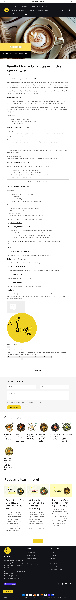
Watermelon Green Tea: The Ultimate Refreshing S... (36, 504)
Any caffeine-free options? (37, 356)
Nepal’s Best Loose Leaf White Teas (32, 437)
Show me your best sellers (25, 356)
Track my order (47, 356)
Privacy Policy (31, 555)
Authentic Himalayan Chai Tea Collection (43, 438)
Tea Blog (52, 558)
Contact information (51, 597)
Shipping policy (42, 597)
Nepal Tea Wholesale (56, 566)
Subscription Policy (32, 564)
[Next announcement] (71, 1)
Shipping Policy (31, 558)
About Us (52, 552)
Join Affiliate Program (56, 569)
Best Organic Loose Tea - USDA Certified (67, 438)
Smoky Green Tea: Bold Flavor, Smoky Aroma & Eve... (15, 504)
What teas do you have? (13, 356)
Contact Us (53, 555)
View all (38, 541)
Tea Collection (54, 564)
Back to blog (39, 371)
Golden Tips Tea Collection (8, 437)
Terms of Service (31, 552)
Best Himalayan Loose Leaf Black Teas (20, 438)
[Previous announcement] (4, 1)
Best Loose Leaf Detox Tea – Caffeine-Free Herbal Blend (8, 464)
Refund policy (17, 597)
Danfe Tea (10, 597)
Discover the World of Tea (57, 561)
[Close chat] (8, 347)
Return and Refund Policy (34, 561)
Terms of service (33, 597)
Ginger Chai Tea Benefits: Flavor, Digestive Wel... (60, 503)
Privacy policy (25, 597)
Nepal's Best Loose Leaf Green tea (55, 437)
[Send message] (22, 359)
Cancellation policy (62, 597)
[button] (27, 14)
